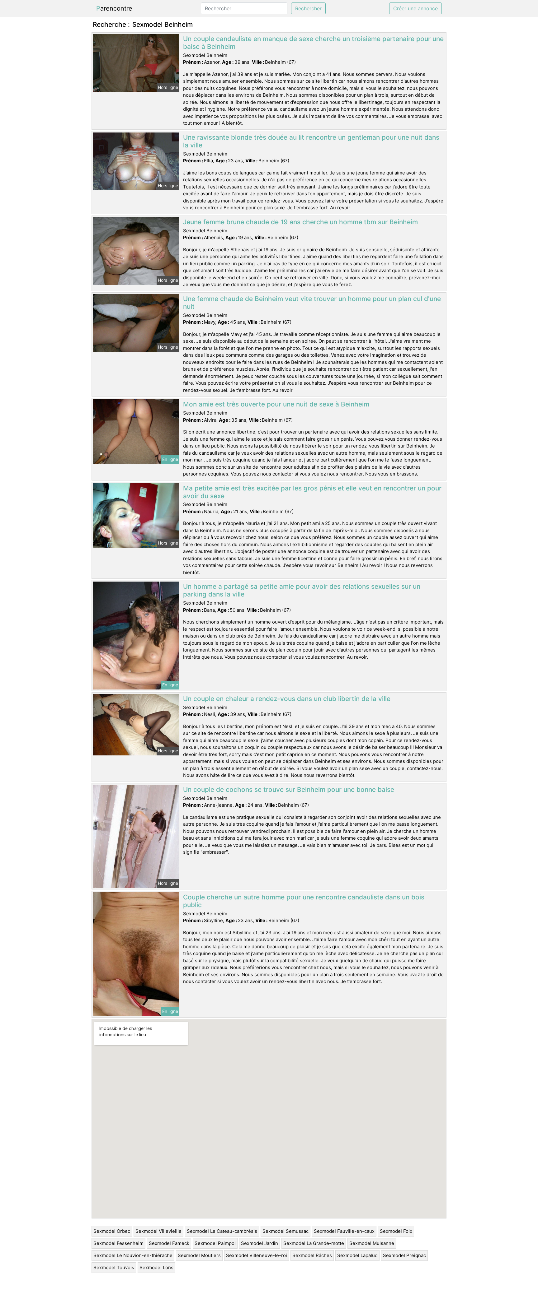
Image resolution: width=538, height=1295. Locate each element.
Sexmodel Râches (312, 1255)
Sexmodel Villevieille (158, 1231)
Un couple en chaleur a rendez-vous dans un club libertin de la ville (286, 699)
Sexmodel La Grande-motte (313, 1243)
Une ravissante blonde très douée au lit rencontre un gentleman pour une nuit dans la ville (311, 141)
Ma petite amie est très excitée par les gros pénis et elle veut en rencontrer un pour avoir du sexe (312, 492)
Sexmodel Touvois (113, 1267)
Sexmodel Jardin (259, 1243)
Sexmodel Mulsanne (371, 1243)
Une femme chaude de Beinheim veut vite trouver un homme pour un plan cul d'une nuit (312, 302)
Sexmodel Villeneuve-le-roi (256, 1255)
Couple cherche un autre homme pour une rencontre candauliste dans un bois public (303, 901)
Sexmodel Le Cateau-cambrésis (222, 1231)
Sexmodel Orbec (111, 1231)
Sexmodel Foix (396, 1231)
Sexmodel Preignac (404, 1255)
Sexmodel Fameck (169, 1243)
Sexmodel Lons (156, 1267)
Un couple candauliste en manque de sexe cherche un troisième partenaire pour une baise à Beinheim (313, 42)
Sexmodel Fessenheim (118, 1243)
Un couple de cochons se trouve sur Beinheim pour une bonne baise (288, 789)
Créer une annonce (415, 8)
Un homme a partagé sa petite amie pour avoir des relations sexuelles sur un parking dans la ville (301, 590)
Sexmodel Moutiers (199, 1255)
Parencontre (114, 8)
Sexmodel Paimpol (215, 1243)
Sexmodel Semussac (285, 1231)
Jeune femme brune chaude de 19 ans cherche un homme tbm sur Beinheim (300, 222)
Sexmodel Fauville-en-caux (344, 1231)
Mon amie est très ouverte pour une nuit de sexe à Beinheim (276, 404)
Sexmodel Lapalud (357, 1255)
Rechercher (308, 8)
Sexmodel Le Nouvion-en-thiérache (132, 1255)
